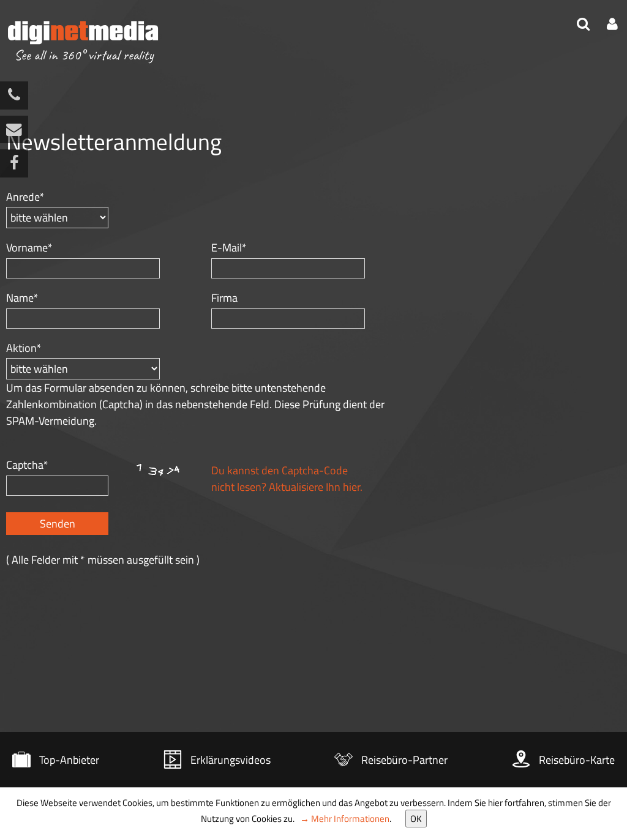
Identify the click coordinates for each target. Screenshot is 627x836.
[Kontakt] (14, 130)
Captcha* (27, 465)
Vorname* (29, 247)
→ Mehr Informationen (344, 819)
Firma (224, 297)
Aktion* (24, 348)
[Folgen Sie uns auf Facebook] (14, 163)
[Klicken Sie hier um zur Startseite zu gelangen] (83, 42)
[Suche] (585, 25)
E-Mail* (229, 247)
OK (416, 819)
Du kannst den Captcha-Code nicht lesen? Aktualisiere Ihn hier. (286, 478)
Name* (22, 297)
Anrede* (25, 196)
